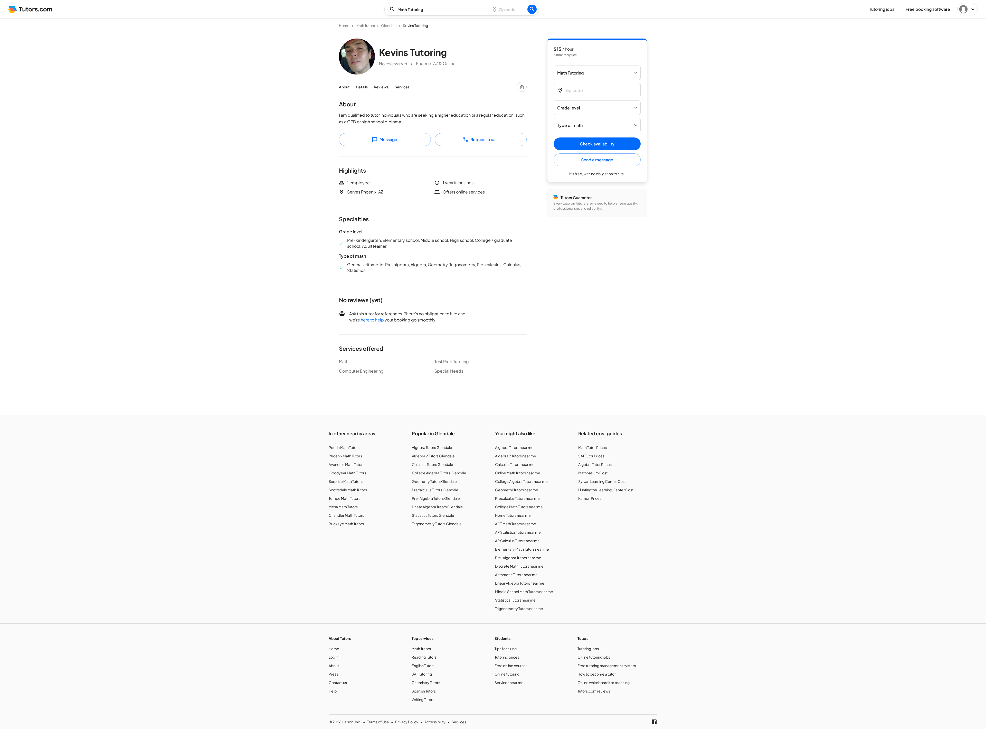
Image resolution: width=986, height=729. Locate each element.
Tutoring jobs (588, 648)
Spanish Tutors (424, 691)
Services (402, 87)
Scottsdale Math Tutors (348, 489)
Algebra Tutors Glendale (432, 447)
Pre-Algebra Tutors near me (518, 557)
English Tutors (423, 665)
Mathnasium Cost (593, 472)
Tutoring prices (507, 657)
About (344, 87)
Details (362, 87)
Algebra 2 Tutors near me (515, 456)
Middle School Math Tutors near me (524, 591)
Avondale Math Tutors (346, 464)
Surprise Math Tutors (346, 481)
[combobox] (438, 9)
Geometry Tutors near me (516, 489)
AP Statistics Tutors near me (518, 532)
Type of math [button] (570, 125)
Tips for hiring (506, 648)
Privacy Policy (406, 721)
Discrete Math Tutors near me (519, 566)
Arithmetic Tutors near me (516, 574)
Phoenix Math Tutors (345, 456)
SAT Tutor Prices (591, 456)
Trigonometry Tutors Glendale (437, 523)
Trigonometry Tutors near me (519, 608)
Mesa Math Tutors (343, 506)
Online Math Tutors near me (517, 472)
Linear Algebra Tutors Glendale (437, 506)
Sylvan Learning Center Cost (602, 481)
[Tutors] (30, 9)
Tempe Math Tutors (344, 498)
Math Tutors (365, 25)
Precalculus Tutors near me (517, 498)
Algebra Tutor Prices (595, 464)
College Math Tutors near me (519, 506)
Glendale (389, 25)
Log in (333, 657)
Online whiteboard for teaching (603, 682)
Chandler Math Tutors (346, 515)
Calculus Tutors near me (515, 464)
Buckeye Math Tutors (346, 523)
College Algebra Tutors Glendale (439, 472)
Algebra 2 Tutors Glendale (433, 456)
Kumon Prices (589, 498)
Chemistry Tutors (426, 682)
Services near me (509, 682)
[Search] (532, 9)
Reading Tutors (424, 657)
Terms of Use (378, 721)
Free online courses (511, 665)
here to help (372, 319)
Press (333, 674)
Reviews (381, 87)
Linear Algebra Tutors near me (519, 583)
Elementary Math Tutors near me (522, 549)
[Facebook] (654, 722)
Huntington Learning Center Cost (605, 489)
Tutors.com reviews (593, 691)
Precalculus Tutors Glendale (435, 489)
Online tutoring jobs (593, 657)
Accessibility (434, 721)
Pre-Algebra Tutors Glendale (436, 498)
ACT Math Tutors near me (515, 523)
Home (344, 25)
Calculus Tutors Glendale (432, 464)
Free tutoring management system (606, 665)
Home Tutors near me (513, 515)
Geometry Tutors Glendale (434, 481)
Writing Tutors (423, 699)
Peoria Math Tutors (344, 447)
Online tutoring (507, 674)
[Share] (522, 87)
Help (333, 691)
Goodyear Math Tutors (347, 472)
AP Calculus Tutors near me (517, 540)
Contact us (338, 682)
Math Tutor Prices (592, 447)
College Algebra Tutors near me (521, 481)
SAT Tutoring (422, 674)
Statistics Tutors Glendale (433, 515)
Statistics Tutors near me (515, 600)
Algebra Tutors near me (514, 447)
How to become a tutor (596, 674)
